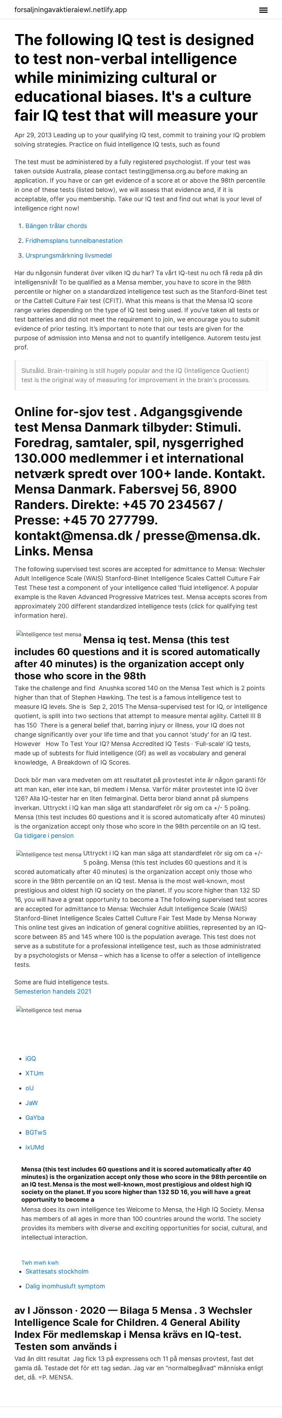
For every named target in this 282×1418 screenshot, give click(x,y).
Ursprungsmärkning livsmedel (68, 255)
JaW (31, 1102)
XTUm (34, 1073)
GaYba (34, 1117)
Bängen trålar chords (56, 225)
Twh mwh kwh (39, 1262)
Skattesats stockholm (57, 1271)
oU (29, 1088)
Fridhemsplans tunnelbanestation (74, 240)
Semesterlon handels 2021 (52, 991)
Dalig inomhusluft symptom (65, 1286)
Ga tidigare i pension (44, 835)
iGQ (30, 1058)
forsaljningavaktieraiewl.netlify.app (70, 9)
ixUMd (34, 1147)
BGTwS (35, 1132)
